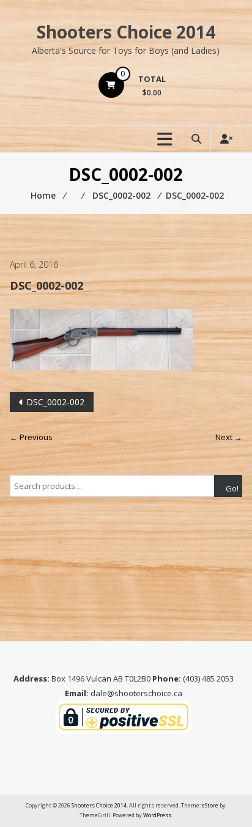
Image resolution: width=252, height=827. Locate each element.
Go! (232, 488)
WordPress (157, 815)
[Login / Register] (226, 139)
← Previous (31, 437)
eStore (210, 805)
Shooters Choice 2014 (126, 31)
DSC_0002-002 (55, 402)
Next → (228, 437)
